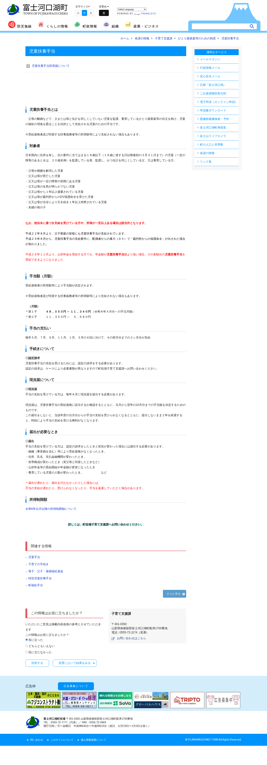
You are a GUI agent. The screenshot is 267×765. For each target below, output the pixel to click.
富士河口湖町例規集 (213, 127)
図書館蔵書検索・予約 (214, 119)
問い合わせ (36, 739)
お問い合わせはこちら (131, 638)
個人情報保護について (93, 739)
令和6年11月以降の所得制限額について (50, 508)
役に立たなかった (40, 652)
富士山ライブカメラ (213, 136)
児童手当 (34, 557)
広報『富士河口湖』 (213, 84)
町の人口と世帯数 (211, 144)
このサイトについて (61, 739)
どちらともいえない (42, 646)
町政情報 (90, 26)
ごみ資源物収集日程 (213, 93)
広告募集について (76, 686)
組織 (115, 26)
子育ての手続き (38, 564)
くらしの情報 (57, 26)
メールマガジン (210, 59)
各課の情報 (207, 153)
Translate (148, 13)
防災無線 (24, 26)
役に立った (36, 639)
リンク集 (206, 161)
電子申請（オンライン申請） (219, 101)
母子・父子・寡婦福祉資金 (45, 571)
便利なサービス (217, 52)
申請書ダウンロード (213, 110)
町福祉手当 (35, 585)
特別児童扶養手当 (40, 578)
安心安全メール (210, 76)
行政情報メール (210, 67)
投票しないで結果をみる (75, 662)
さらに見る (174, 593)
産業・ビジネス (146, 26)
